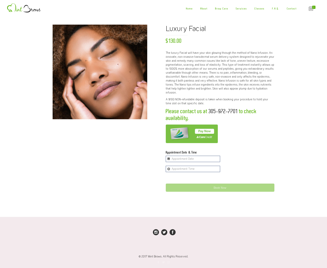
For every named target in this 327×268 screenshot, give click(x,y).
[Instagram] (169, 262)
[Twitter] (163, 262)
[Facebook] (158, 262)
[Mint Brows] (24, 8)
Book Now (220, 187)
